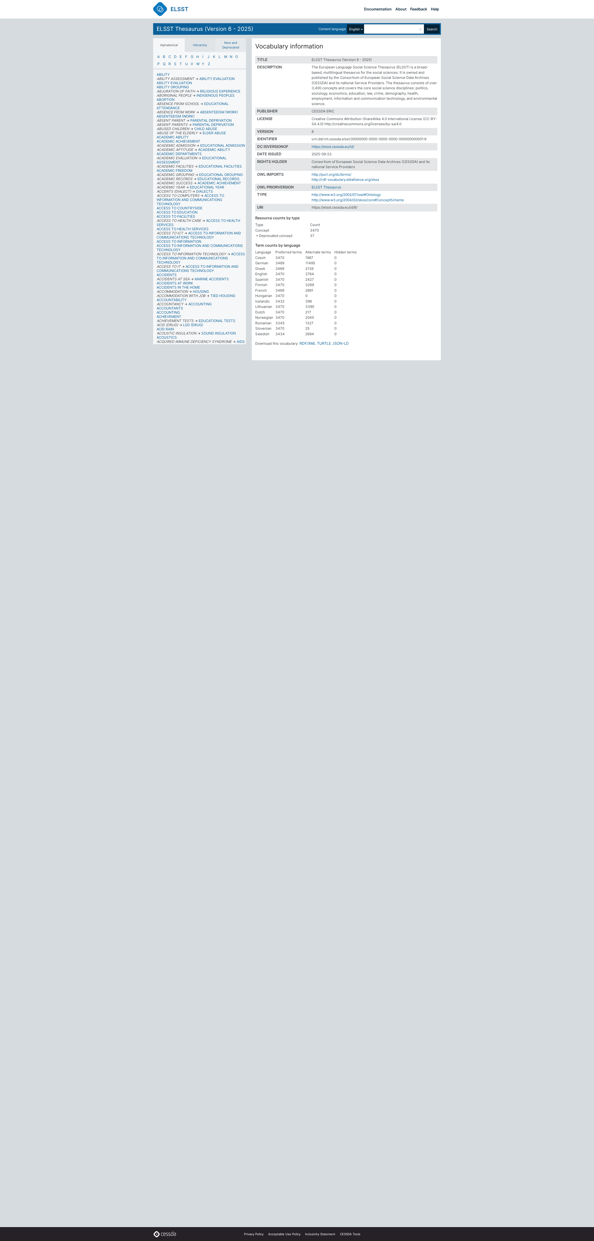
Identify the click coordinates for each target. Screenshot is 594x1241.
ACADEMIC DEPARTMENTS (179, 154)
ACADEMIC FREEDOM (174, 170)
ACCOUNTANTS (170, 308)
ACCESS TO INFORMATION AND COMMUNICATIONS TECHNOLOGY (200, 247)
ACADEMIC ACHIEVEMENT (178, 141)
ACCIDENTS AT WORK (175, 283)
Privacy (254, 1234)
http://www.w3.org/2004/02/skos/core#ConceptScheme (358, 200)
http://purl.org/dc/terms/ (331, 174)
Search (432, 29)
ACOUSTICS (167, 337)
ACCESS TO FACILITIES (176, 216)
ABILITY (163, 74)
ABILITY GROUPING (173, 87)
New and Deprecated (230, 45)
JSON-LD (340, 343)
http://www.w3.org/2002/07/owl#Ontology (346, 194)
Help (435, 9)
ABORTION (165, 99)
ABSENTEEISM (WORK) (175, 116)
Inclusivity (320, 1234)
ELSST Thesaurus (326, 187)
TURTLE (324, 343)
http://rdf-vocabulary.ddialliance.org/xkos (345, 179)
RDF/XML (308, 343)
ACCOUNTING (168, 312)
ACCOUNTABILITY (172, 300)
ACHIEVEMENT (169, 316)
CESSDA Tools (350, 1234)
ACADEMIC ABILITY (173, 137)
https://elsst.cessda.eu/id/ (333, 146)
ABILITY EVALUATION (174, 83)
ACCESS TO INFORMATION (179, 241)
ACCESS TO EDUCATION (177, 212)
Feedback (418, 9)
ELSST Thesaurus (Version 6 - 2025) (205, 29)
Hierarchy (200, 45)
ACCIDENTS (167, 275)
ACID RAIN (165, 329)
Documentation (378, 9)
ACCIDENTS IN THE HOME (178, 287)
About (401, 9)
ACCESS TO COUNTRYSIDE (179, 208)
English (354, 29)
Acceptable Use (284, 1234)
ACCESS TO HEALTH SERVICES (183, 229)
